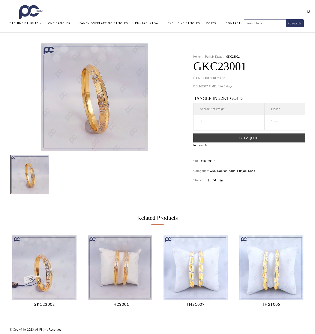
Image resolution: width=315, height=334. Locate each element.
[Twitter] (214, 180)
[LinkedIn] (221, 180)
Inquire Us (200, 145)
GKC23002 (44, 304)
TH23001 (120, 304)
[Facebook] (208, 180)
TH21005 (271, 304)
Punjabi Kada (213, 56)
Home (197, 56)
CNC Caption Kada (223, 170)
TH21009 (195, 304)
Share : (198, 180)
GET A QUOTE (249, 138)
